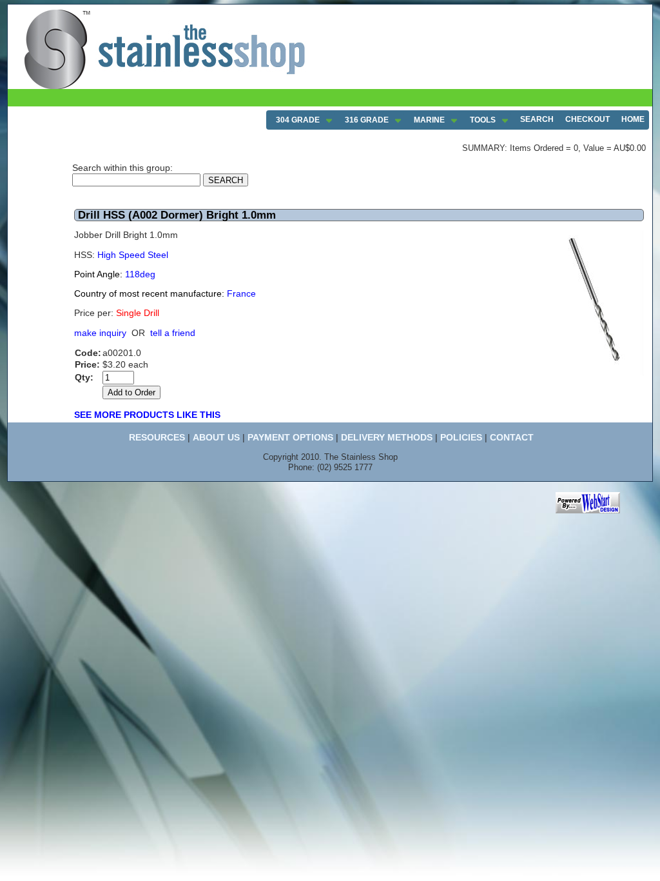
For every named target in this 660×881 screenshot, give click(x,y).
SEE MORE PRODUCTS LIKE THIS (147, 415)
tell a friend (172, 333)
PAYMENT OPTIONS (290, 437)
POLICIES (461, 437)
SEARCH (537, 119)
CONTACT (512, 437)
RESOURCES (157, 437)
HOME (633, 119)
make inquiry (100, 333)
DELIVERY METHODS (386, 437)
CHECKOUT (587, 119)
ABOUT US (216, 437)
